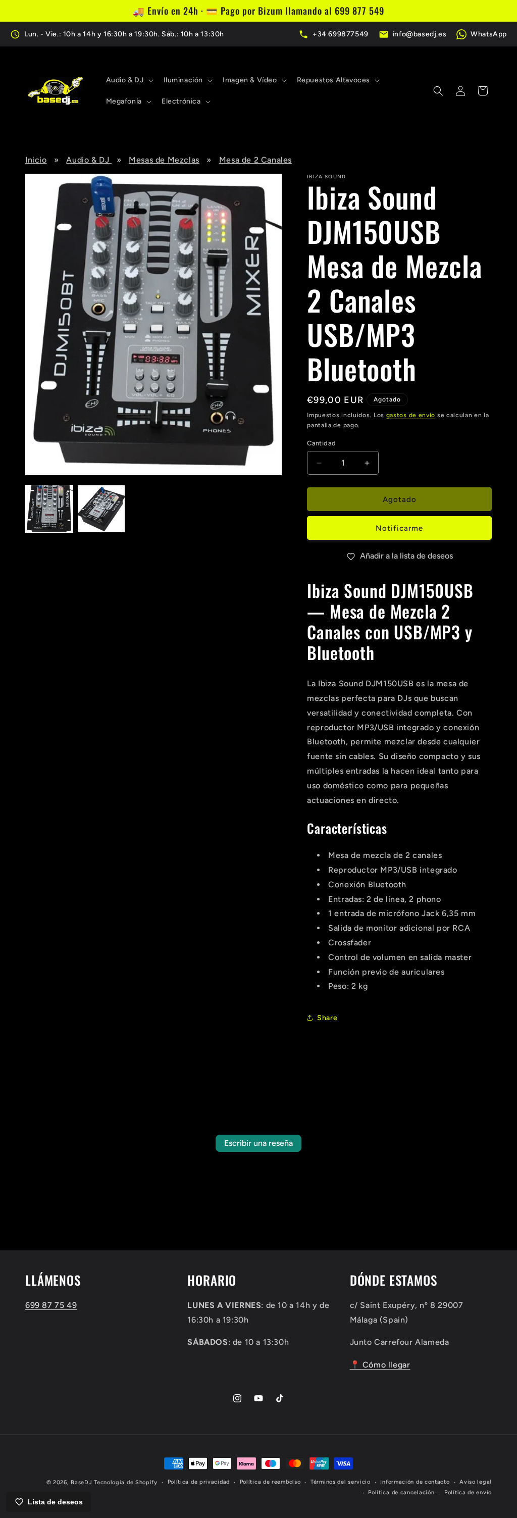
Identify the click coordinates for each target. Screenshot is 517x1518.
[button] (129, 80)
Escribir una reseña (258, 1143)
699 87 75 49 (51, 1305)
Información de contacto (414, 1482)
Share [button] (327, 1018)
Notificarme (399, 528)
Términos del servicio (341, 1482)
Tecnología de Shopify (126, 1482)
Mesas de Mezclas (164, 160)
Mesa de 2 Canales (255, 160)
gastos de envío (411, 415)
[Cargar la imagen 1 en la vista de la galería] (49, 509)
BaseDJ (81, 1482)
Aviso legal (475, 1482)
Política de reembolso (270, 1482)
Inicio (36, 160)
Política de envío (468, 1492)
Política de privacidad (199, 1482)
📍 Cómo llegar (380, 1365)
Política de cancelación (401, 1492)
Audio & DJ (89, 160)
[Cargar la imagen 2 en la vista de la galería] (101, 509)
